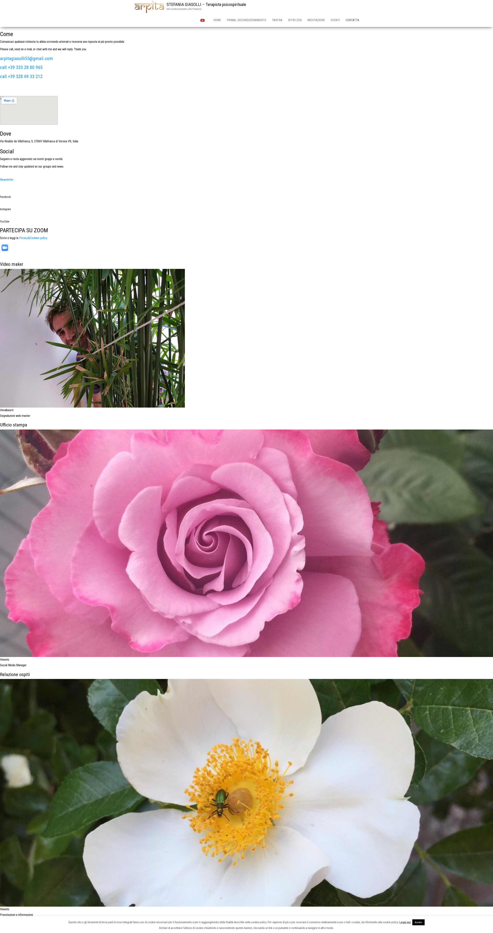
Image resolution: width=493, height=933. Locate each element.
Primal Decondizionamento (246, 20)
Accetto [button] (418, 922)
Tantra (277, 20)
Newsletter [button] (6, 179)
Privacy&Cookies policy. (33, 238)
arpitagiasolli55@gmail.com (26, 58)
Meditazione (316, 20)
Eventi (335, 20)
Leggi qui (405, 922)
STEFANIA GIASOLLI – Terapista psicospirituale (206, 4)
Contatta (352, 20)
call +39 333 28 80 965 (21, 67)
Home (217, 20)
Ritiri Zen (295, 20)
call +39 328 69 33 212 (21, 76)
